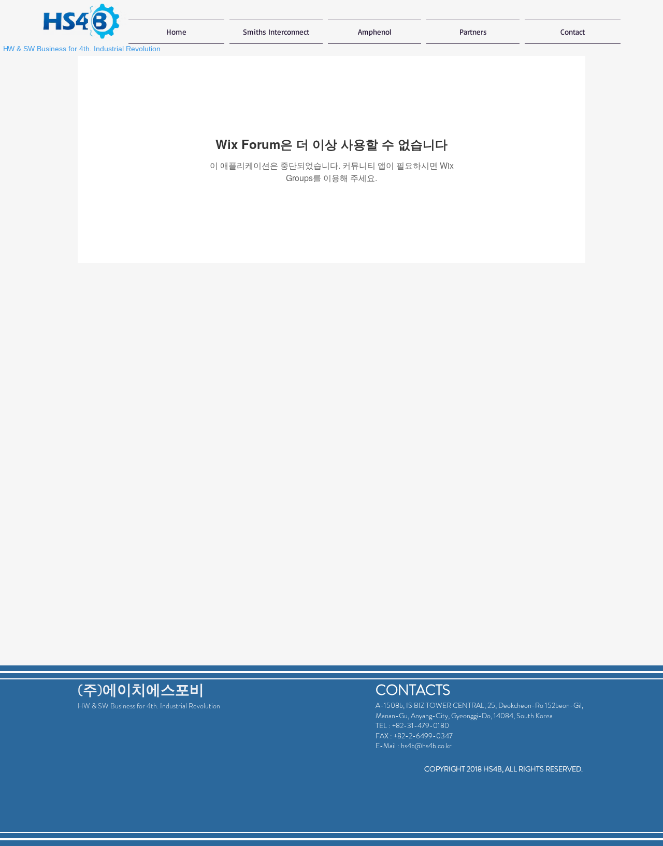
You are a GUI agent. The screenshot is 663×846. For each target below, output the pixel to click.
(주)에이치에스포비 (141, 690)
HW (84, 706)
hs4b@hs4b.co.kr (426, 745)
